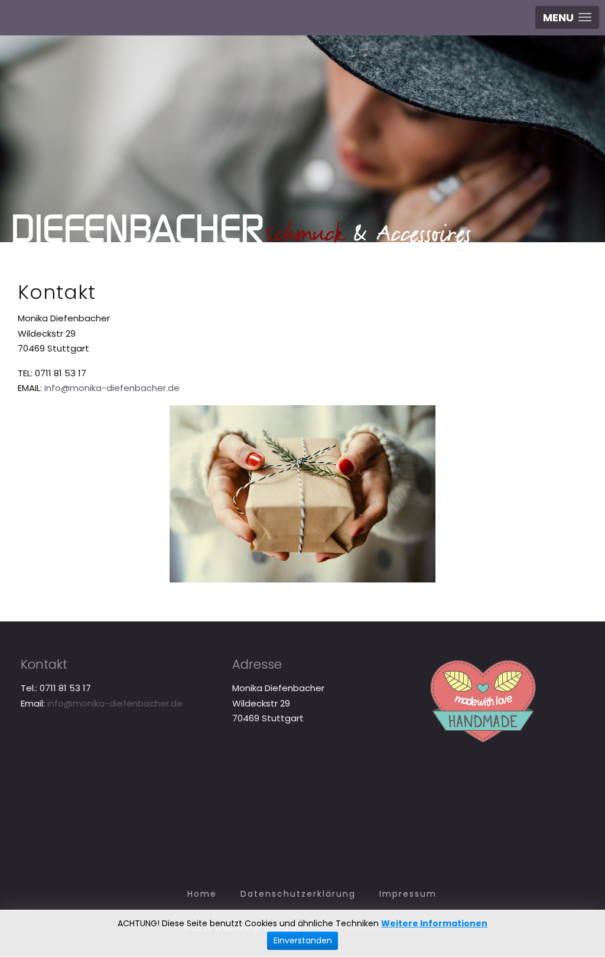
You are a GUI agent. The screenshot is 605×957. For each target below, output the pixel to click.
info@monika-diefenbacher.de (112, 388)
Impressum (408, 894)
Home (202, 894)
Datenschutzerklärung (298, 894)
